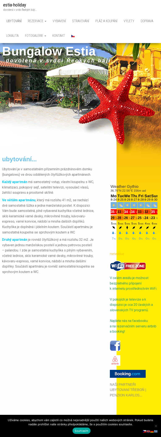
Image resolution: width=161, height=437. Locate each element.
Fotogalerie (34, 36)
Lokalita (12, 36)
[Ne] (156, 426)
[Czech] (73, 35)
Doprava (147, 21)
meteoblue (117, 254)
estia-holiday (14, 5)
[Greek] (156, 431)
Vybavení (59, 21)
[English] (148, 431)
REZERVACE (36, 21)
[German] (152, 431)
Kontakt (58, 36)
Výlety (129, 21)
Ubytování (14, 21)
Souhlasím (81, 430)
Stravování (80, 21)
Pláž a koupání (106, 21)
